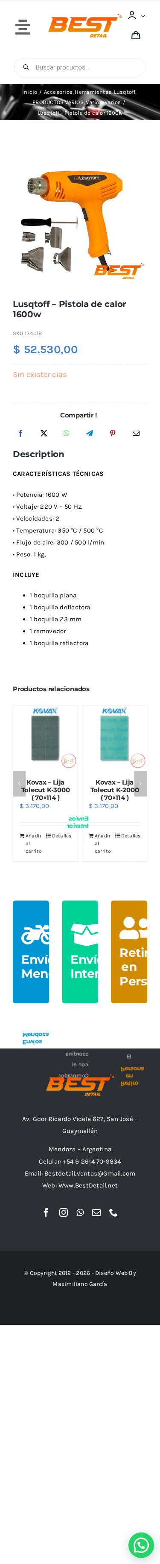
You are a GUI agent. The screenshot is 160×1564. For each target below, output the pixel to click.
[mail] (96, 1212)
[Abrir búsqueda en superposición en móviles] (80, 67)
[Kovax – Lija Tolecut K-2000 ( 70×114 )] (52, 738)
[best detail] (85, 16)
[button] (19, 783)
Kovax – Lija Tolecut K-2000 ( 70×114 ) (52, 790)
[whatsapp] (80, 1212)
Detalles (68, 836)
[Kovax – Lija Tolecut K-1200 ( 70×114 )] (121, 738)
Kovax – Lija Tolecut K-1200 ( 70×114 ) (121, 790)
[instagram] (63, 1212)
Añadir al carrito (40, 843)
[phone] (113, 1212)
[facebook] (46, 1212)
